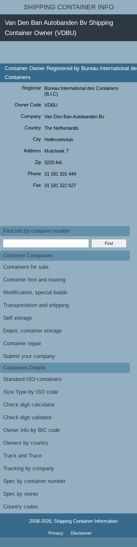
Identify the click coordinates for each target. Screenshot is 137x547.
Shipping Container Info (69, 7)
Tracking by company (28, 468)
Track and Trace (22, 456)
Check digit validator (27, 417)
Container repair (22, 343)
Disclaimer (81, 533)
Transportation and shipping (36, 305)
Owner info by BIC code (31, 430)
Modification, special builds (35, 292)
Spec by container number (34, 481)
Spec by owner (21, 494)
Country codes (20, 507)
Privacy (56, 533)
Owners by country (25, 443)
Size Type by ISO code (30, 392)
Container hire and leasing (34, 280)
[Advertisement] (68, 52)
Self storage (17, 318)
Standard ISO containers (32, 379)
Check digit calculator (29, 405)
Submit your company (29, 356)
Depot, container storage (32, 331)
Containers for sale (25, 267)
